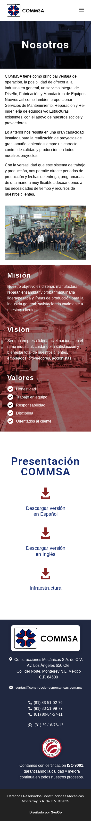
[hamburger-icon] (80, 10)
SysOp (56, 812)
